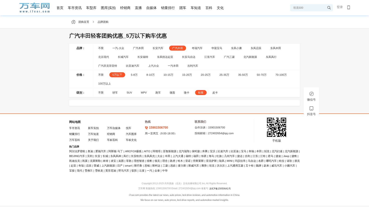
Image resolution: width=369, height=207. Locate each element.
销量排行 (168, 8)
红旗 (219, 156)
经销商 (125, 8)
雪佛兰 (89, 170)
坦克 (211, 165)
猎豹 (149, 160)
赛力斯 (182, 165)
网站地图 (75, 121)
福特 (188, 156)
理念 (165, 160)
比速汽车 (223, 151)
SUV (129, 92)
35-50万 (243, 74)
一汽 (149, 170)
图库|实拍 (108, 8)
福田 (196, 156)
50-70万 (262, 74)
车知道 (196, 8)
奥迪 (90, 151)
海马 (211, 156)
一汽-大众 (118, 48)
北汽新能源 (250, 56)
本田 (259, 151)
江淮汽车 (209, 56)
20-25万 (206, 74)
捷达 (240, 156)
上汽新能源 (108, 165)
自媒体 (151, 8)
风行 (126, 156)
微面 (172, 92)
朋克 (297, 160)
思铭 (147, 165)
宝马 (243, 151)
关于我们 (93, 139)
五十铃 (250, 165)
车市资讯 (75, 8)
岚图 (121, 160)
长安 (97, 156)
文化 (220, 8)
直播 (138, 8)
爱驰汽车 (100, 151)
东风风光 (149, 156)
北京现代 (103, 56)
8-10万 (150, 74)
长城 (105, 156)
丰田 (167, 156)
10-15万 (168, 74)
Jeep (286, 156)
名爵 (261, 160)
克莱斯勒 (95, 160)
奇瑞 (81, 165)
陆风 (221, 160)
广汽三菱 (229, 56)
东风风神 (115, 156)
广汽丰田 (177, 48)
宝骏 (72, 170)
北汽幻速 (277, 151)
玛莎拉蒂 (240, 160)
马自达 (252, 160)
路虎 (172, 160)
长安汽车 (158, 48)
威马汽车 (276, 165)
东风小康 (236, 48)
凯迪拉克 (74, 160)
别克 (266, 151)
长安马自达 (188, 56)
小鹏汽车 (289, 165)
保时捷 (196, 151)
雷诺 (188, 160)
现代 (79, 170)
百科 (208, 8)
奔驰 (251, 151)
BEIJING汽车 (77, 156)
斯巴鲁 (138, 165)
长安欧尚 (136, 156)
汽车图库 (131, 134)
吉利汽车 (192, 65)
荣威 (96, 165)
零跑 (128, 160)
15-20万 (187, 74)
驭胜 (134, 170)
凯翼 (85, 160)
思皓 (173, 165)
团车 (182, 8)
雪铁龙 (99, 170)
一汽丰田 (173, 65)
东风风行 (271, 56)
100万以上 (104, 83)
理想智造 (139, 160)
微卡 (186, 92)
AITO (147, 151)
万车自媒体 (114, 128)
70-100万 (281, 74)
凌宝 (113, 160)
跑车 (158, 92)
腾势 (204, 165)
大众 (160, 156)
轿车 (115, 92)
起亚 (73, 165)
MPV (144, 92)
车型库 (91, 8)
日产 (120, 165)
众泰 (157, 170)
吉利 (247, 156)
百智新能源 (169, 151)
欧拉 (281, 160)
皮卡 (215, 92)
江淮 (255, 156)
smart (128, 165)
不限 (101, 48)
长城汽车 (123, 56)
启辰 (88, 165)
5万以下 (117, 74)
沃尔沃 (221, 165)
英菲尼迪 (110, 170)
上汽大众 (153, 65)
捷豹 (294, 156)
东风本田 (275, 48)
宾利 (90, 156)
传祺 (203, 156)
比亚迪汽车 (132, 65)
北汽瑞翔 (184, 151)
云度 (142, 170)
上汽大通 (178, 156)
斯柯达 (156, 165)
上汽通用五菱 (235, 165)
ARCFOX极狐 (133, 151)
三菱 (165, 165)
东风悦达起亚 (165, 56)
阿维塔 (157, 151)
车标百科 (112, 139)
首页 (60, 8)
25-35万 (224, 74)
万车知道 (93, 134)
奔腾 (205, 151)
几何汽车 (229, 156)
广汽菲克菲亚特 (107, 65)
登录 (340, 7)
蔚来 (266, 165)
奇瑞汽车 (197, 48)
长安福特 (142, 56)
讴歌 (289, 160)
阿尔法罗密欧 (77, 151)
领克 (157, 160)
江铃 (263, 156)
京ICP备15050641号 (220, 188)
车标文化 (131, 139)
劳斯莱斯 (198, 160)
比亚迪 (235, 151)
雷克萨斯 (211, 160)
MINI (230, 160)
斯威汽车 (193, 165)
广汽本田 (138, 48)
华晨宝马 (216, 48)
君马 (270, 156)
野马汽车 (123, 170)
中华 (165, 170)
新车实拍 (93, 128)
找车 (128, 128)
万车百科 (74, 139)
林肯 (105, 160)
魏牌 (258, 165)
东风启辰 (256, 48)
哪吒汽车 (271, 160)
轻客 (201, 92)
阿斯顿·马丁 (115, 151)
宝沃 (212, 151)
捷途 (278, 156)
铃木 (180, 160)
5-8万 (134, 74)
